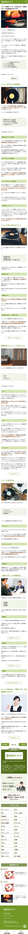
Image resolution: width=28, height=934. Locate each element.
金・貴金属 (17, 856)
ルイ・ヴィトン (5, 809)
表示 (15, 78)
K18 (3, 813)
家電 (16, 829)
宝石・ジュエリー (6, 856)
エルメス (17, 833)
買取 (3, 836)
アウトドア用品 (18, 813)
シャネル (17, 836)
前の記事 (5, 744)
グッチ (16, 826)
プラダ (3, 826)
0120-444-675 (16, 797)
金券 (16, 843)
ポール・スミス (5, 833)
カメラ (3, 843)
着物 (16, 819)
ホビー (3, 829)
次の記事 (23, 744)
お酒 (16, 846)
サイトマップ (7, 918)
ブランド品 (17, 823)
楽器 (16, 839)
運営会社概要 (7, 913)
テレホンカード (5, 819)
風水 (16, 816)
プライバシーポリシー (9, 915)
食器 (3, 849)
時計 (16, 853)
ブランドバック (5, 853)
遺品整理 (4, 816)
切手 (3, 846)
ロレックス (4, 839)
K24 (16, 809)
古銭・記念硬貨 (5, 823)
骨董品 (16, 849)
